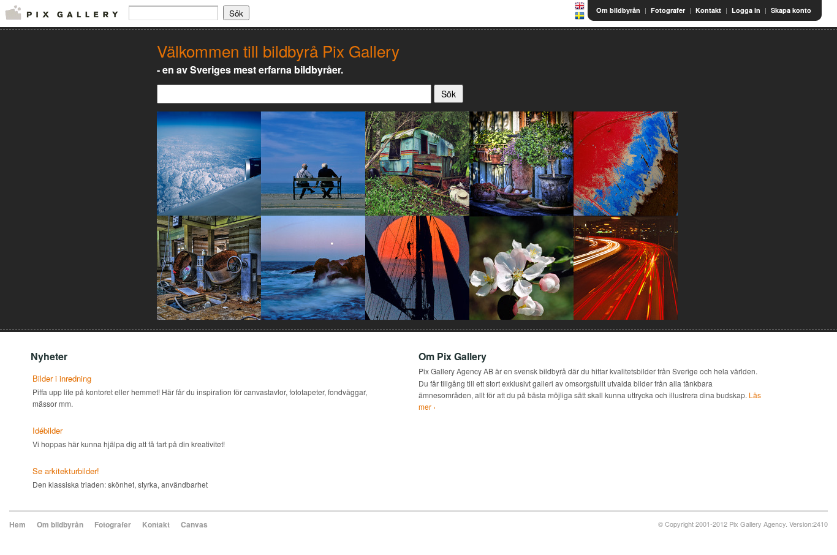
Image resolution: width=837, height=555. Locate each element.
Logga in (746, 10)
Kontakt (708, 10)
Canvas (194, 524)
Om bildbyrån (618, 10)
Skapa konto (791, 10)
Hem (17, 524)
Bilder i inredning (61, 378)
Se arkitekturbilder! (65, 471)
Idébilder (47, 430)
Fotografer (668, 10)
